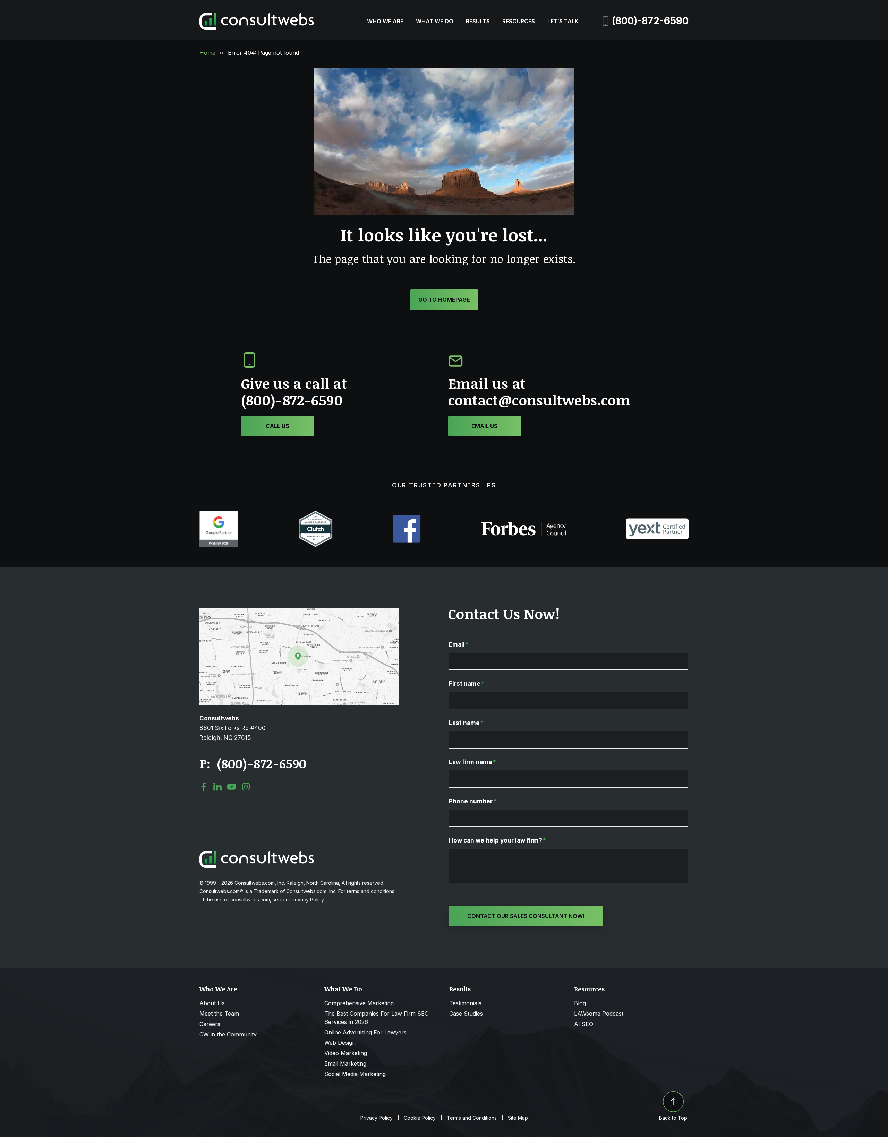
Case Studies (466, 1013)
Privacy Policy (376, 1118)
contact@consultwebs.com (539, 400)
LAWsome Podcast (598, 1013)
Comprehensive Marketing (359, 1003)
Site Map (518, 1118)
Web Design (340, 1042)
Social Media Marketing (355, 1073)
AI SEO (583, 1023)
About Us (212, 1003)
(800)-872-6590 (650, 21)
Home (207, 52)
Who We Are (385, 21)
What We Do (434, 21)
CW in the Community (228, 1034)
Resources (518, 21)
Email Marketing (345, 1063)
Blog (580, 1003)
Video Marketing (345, 1053)
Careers (209, 1023)
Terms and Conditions (472, 1118)
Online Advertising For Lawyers (365, 1032)
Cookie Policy (420, 1118)
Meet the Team (219, 1013)
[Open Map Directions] (299, 611)
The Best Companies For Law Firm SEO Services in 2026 (376, 1017)
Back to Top (673, 1118)
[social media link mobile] (203, 787)
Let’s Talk (563, 21)
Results (478, 21)
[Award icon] (218, 514)
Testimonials (465, 1003)
